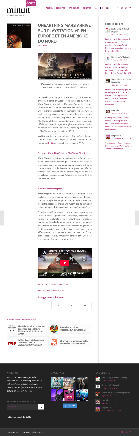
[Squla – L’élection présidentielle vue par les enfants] (2, 218)
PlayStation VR (57, 290)
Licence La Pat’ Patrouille (120, 57)
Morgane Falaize (61, 285)
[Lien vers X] (122, 8)
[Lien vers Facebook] (118, 8)
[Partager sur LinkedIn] (71, 305)
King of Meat (116, 136)
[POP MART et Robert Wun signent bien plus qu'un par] (82, 383)
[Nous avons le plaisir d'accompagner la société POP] (69, 395)
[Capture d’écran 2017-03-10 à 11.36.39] (19, 36)
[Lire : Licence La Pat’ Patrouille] (107, 58)
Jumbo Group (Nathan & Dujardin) (114, 378)
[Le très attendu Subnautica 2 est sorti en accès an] (82, 395)
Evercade (115, 110)
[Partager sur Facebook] (44, 305)
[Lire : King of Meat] (107, 136)
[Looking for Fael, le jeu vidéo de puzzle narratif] (69, 383)
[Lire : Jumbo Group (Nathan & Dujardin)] (107, 30)
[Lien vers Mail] (130, 8)
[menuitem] (49, 8)
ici (85, 153)
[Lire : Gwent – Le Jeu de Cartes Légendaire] (107, 80)
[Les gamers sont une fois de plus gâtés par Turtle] (57, 395)
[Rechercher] (95, 8)
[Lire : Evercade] (107, 111)
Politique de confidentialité (19, 417)
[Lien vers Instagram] (126, 8)
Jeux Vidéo (42, 46)
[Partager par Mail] (84, 305)
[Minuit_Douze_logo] (21, 8)
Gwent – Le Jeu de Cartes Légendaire (116, 393)
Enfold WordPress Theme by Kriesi (33, 432)
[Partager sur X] (58, 305)
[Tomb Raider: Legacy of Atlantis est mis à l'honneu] (57, 383)
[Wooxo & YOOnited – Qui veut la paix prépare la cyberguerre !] (137, 218)
